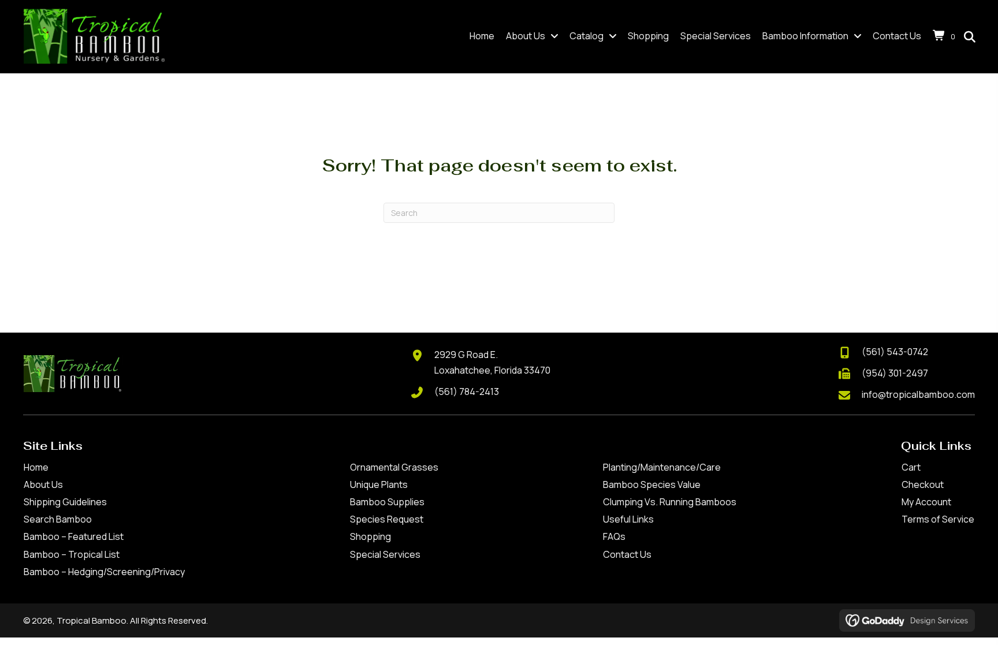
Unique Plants (379, 484)
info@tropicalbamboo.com (918, 394)
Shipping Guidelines (65, 501)
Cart (911, 467)
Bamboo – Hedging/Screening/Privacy (104, 571)
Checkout (923, 484)
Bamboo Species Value (652, 484)
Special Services (385, 554)
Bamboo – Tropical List (72, 554)
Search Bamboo (58, 519)
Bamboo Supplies (387, 501)
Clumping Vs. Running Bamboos (669, 501)
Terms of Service (938, 519)
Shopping (370, 536)
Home (36, 467)
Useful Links (628, 519)
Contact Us (627, 554)
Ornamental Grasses (394, 467)
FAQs (614, 536)
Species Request (386, 519)
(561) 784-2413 (466, 391)
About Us (43, 484)
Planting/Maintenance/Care (662, 467)
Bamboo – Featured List (74, 536)
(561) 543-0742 (895, 351)
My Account (926, 501)
